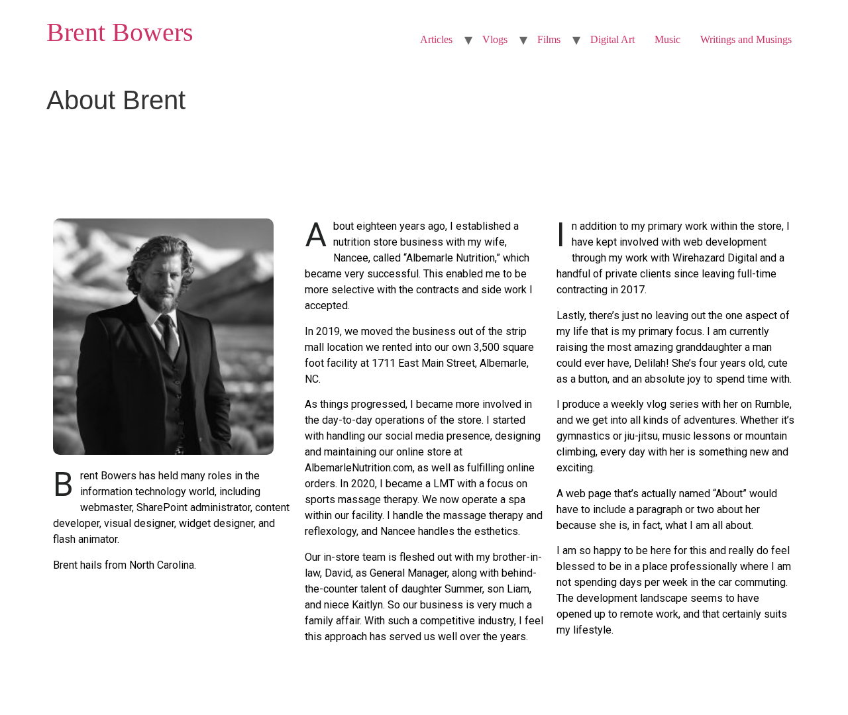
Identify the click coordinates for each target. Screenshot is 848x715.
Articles (436, 39)
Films (548, 39)
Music (667, 39)
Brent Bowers (119, 32)
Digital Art (612, 39)
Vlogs (494, 39)
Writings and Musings (746, 39)
